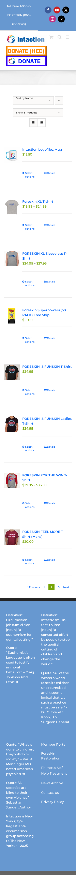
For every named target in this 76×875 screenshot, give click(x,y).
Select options (29, 174)
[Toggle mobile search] (60, 37)
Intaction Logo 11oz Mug (42, 149)
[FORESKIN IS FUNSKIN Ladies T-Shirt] (12, 424)
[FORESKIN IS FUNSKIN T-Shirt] (12, 372)
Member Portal (53, 744)
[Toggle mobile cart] (51, 37)
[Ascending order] (59, 100)
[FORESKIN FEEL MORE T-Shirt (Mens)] (12, 537)
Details (51, 173)
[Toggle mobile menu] (68, 37)
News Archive (52, 783)
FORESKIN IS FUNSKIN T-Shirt (47, 367)
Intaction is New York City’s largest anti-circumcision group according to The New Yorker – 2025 (20, 831)
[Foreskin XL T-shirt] (12, 207)
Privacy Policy (52, 802)
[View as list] (41, 123)
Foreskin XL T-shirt (37, 201)
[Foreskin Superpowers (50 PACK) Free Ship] (12, 316)
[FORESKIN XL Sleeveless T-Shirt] (12, 258)
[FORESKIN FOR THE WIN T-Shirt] (12, 480)
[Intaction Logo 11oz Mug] (12, 155)
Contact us (50, 793)
